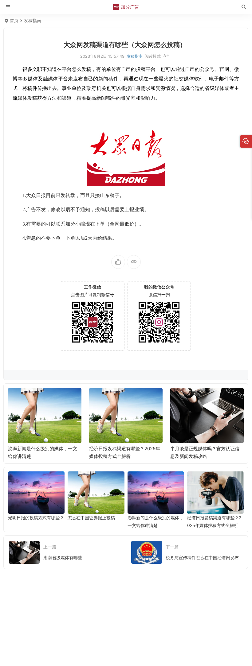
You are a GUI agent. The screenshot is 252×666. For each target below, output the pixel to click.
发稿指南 (32, 20)
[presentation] (208, 398)
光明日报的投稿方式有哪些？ (36, 517)
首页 (14, 20)
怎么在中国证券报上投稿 (91, 517)
